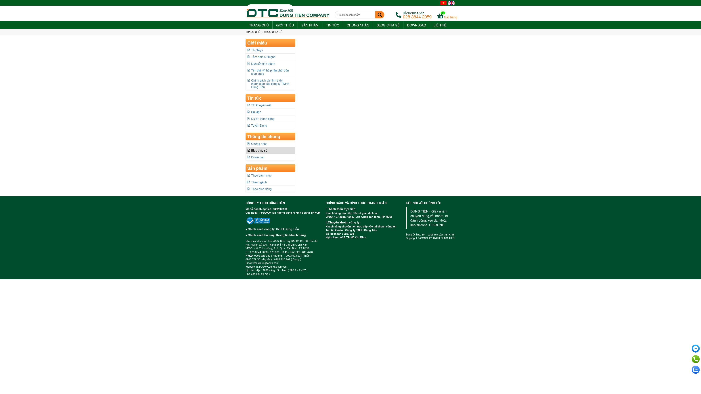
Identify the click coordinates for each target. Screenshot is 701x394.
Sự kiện (256, 112)
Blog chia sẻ (388, 25)
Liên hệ (440, 25)
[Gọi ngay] (695, 359)
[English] (451, 3)
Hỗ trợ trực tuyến (417, 14)
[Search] (379, 14)
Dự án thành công (262, 119)
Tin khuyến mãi (261, 105)
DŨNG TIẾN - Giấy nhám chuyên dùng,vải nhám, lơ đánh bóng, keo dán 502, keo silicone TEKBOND (429, 218)
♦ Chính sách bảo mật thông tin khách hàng (276, 235)
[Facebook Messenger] (695, 348)
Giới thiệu (285, 26)
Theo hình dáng (261, 189)
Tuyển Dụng (259, 125)
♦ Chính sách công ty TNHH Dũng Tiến (272, 229)
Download (416, 26)
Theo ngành (259, 182)
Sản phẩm (310, 26)
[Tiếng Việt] (443, 3)
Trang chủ (259, 25)
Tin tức (332, 26)
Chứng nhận (358, 25)
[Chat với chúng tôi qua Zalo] (695, 369)
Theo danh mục (261, 175)
